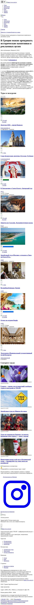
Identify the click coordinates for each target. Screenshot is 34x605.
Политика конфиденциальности (9, 600)
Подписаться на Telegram (10, 477)
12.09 (2, 291)
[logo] (11, 2)
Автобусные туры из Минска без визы (14, 411)
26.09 (5, 128)
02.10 (2, 225)
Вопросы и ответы (9, 566)
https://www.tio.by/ (28, 580)
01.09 (2, 159)
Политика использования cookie (16, 602)
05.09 (5, 159)
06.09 (2, 128)
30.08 (8, 358)
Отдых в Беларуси (9, 552)
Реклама (6, 567)
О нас (5, 558)
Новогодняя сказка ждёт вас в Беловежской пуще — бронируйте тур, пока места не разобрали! (16, 461)
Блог (5, 9)
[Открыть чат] (1, 525)
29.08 (5, 358)
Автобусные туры (8, 549)
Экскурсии (7, 6)
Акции (6, 11)
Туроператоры (8, 542)
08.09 (8, 159)
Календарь (6, 8)
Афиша (6, 12)
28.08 (2, 260)
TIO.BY (4, 599)
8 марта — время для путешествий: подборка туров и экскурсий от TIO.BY (16, 387)
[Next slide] (4, 97)
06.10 (8, 128)
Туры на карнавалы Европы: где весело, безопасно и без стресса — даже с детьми (15, 435)
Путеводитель (7, 541)
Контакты (6, 560)
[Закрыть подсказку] (1, 513)
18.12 (2, 191)
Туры (5, 5)
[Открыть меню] (3, 2)
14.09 (2, 323)
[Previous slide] (2, 97)
